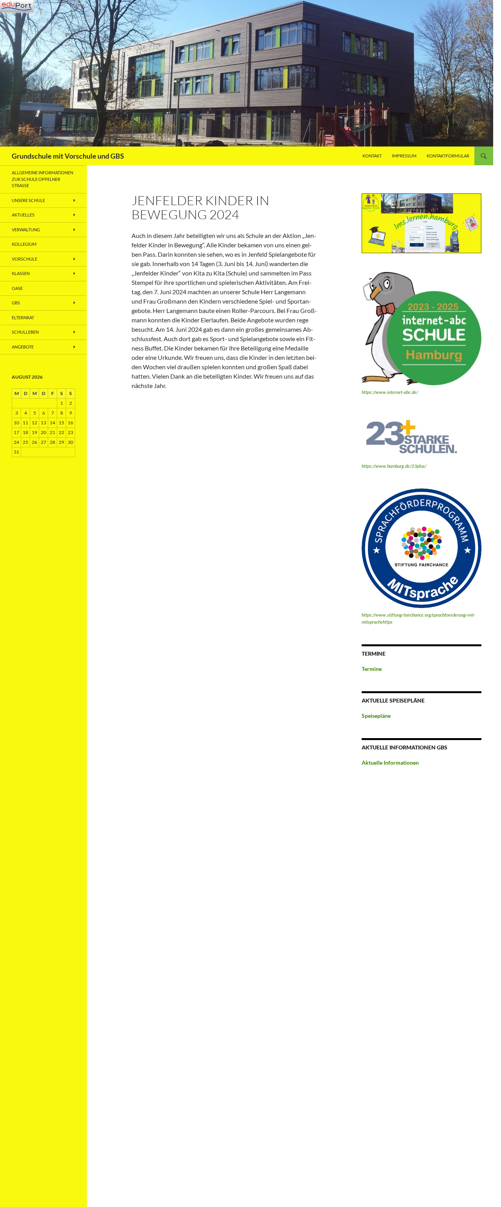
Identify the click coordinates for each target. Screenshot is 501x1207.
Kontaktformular (448, 155)
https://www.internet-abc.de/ (390, 392)
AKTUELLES (23, 214)
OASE (17, 288)
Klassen (21, 273)
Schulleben (25, 331)
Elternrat (23, 317)
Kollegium (24, 244)
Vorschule (24, 258)
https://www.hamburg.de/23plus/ (394, 466)
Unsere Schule (28, 200)
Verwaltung (26, 229)
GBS (16, 302)
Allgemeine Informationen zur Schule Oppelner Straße (42, 179)
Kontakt (372, 155)
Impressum (404, 155)
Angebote (23, 346)
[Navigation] (16, 6)
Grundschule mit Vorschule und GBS (68, 156)
